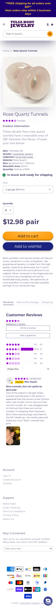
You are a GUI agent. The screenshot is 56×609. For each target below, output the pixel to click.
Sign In (7, 475)
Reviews (8, 302)
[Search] (50, 34)
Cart (52, 24)
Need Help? (9, 503)
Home (6, 50)
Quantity (8, 203)
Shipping (47, 302)
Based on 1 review (15, 324)
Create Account (12, 479)
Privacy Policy (11, 515)
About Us (8, 518)
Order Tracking (11, 507)
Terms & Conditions (14, 511)
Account (48, 24)
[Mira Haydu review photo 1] (13, 435)
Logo (22, 24)
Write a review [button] (28, 328)
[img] (22, 378)
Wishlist (7, 483)
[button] (10, 120)
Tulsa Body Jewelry (22, 154)
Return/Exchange (27, 302)
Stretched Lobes (24, 157)
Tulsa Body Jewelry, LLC (32, 603)
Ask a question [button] (28, 335)
